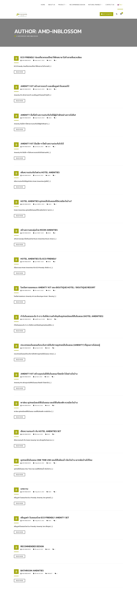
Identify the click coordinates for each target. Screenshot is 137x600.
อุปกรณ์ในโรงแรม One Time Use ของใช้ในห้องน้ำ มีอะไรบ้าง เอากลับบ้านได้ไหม (56, 460)
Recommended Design (32, 546)
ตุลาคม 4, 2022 (38, 376)
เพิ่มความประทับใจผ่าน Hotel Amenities (40, 172)
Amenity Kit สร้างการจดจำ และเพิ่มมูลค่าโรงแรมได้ (45, 86)
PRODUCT (49, 573)
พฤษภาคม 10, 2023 (40, 89)
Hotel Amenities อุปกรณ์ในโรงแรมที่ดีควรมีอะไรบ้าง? (46, 201)
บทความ (24, 488)
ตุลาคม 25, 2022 (39, 348)
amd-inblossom (26, 60)
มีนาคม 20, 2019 (39, 549)
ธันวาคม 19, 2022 (39, 290)
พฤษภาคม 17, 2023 (40, 60)
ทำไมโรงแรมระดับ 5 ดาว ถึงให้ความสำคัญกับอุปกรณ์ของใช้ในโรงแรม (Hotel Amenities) (62, 316)
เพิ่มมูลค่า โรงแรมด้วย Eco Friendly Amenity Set (45, 517)
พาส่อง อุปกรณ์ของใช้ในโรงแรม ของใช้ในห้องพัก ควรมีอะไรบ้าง (49, 402)
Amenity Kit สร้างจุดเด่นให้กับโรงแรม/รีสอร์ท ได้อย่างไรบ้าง (49, 373)
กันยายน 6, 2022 (39, 405)
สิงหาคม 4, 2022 (39, 434)
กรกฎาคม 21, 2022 (39, 491)
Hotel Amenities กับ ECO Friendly (38, 258)
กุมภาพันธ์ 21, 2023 (39, 204)
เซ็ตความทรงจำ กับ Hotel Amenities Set (41, 431)
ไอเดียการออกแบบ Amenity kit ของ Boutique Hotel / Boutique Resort (58, 287)
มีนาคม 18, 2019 (39, 573)
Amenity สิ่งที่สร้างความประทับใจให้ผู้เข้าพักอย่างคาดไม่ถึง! (48, 115)
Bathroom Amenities (32, 570)
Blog (50, 60)
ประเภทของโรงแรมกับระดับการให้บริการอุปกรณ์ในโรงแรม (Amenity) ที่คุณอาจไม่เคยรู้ (60, 345)
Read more (19, 72)
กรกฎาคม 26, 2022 (39, 463)
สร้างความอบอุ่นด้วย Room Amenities (39, 230)
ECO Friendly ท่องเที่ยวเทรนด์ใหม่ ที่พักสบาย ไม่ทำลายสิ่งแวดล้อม (51, 57)
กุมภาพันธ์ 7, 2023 (39, 233)
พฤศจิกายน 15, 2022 (40, 319)
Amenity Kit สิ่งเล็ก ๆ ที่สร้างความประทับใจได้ (42, 143)
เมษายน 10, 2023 (39, 146)
